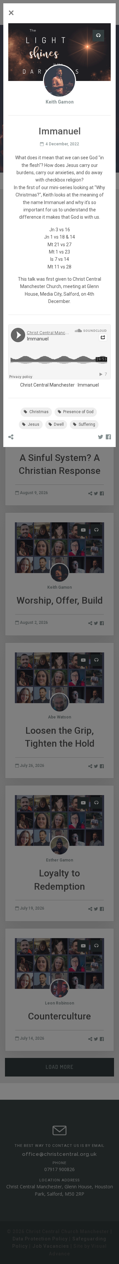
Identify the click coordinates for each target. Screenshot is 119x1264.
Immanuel (88, 385)
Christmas (38, 411)
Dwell (58, 424)
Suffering (86, 424)
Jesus (33, 424)
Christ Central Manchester (47, 385)
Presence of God (78, 411)
